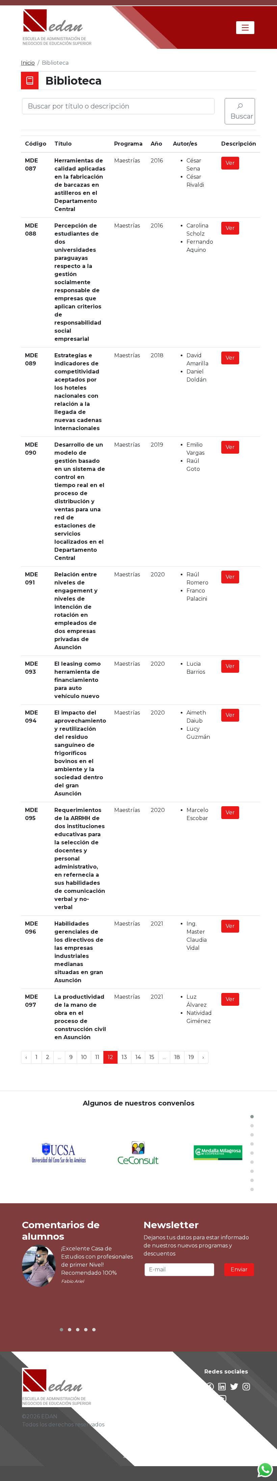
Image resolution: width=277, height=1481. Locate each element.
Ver (230, 163)
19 (191, 1057)
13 (124, 1057)
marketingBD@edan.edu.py (161, 1455)
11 (97, 1057)
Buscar (241, 116)
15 (151, 1057)
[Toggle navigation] (245, 27)
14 (138, 1057)
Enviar (239, 1269)
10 (84, 1057)
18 (177, 1057)
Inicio (28, 63)
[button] (252, 1116)
